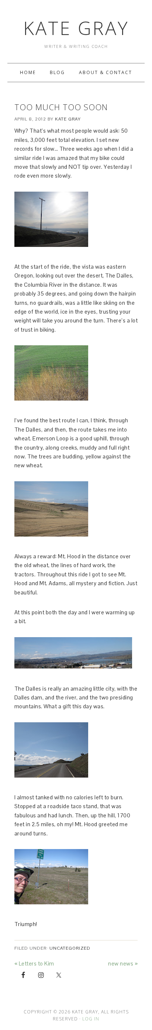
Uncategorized (69, 948)
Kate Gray (76, 28)
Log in (90, 1019)
